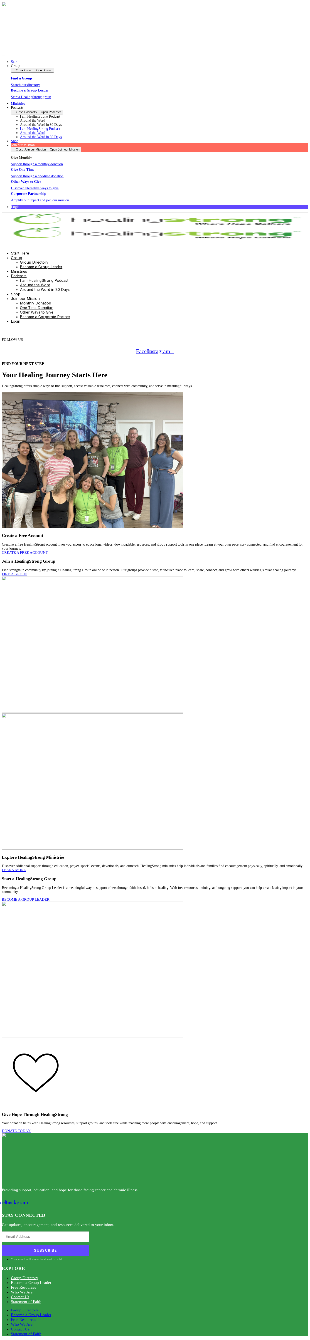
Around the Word (32, 133)
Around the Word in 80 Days (41, 124)
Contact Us (20, 1297)
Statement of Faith (26, 1301)
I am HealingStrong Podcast (40, 129)
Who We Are (21, 1292)
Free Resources (23, 1287)
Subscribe (45, 1250)
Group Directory (24, 1278)
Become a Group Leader (31, 1282)
